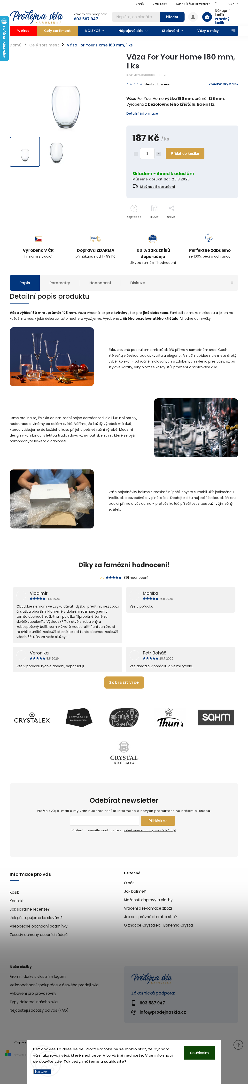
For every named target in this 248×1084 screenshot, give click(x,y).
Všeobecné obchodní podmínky (39, 926)
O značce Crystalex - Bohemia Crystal (159, 925)
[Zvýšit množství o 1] (158, 154)
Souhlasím (199, 1052)
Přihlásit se (157, 821)
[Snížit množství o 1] (136, 154)
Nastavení (42, 1071)
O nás (129, 882)
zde (58, 1061)
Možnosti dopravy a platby (148, 899)
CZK (231, 4)
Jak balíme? (135, 891)
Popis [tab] (24, 283)
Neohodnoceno (157, 84)
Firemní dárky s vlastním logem (38, 976)
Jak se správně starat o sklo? (150, 916)
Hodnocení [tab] (100, 283)
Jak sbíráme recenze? (193, 4)
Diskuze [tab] (137, 283)
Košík (140, 4)
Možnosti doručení (157, 186)
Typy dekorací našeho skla (34, 1001)
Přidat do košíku (185, 153)
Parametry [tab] (59, 283)
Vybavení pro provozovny (33, 993)
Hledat (172, 17)
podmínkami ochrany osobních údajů (149, 830)
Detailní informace (142, 113)
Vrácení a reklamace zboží (148, 908)
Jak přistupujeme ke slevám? (36, 917)
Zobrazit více (124, 682)
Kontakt (160, 4)
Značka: (223, 84)
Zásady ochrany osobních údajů (39, 934)
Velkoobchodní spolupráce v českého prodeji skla (54, 984)
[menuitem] (23, 31)
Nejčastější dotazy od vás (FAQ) (39, 1010)
